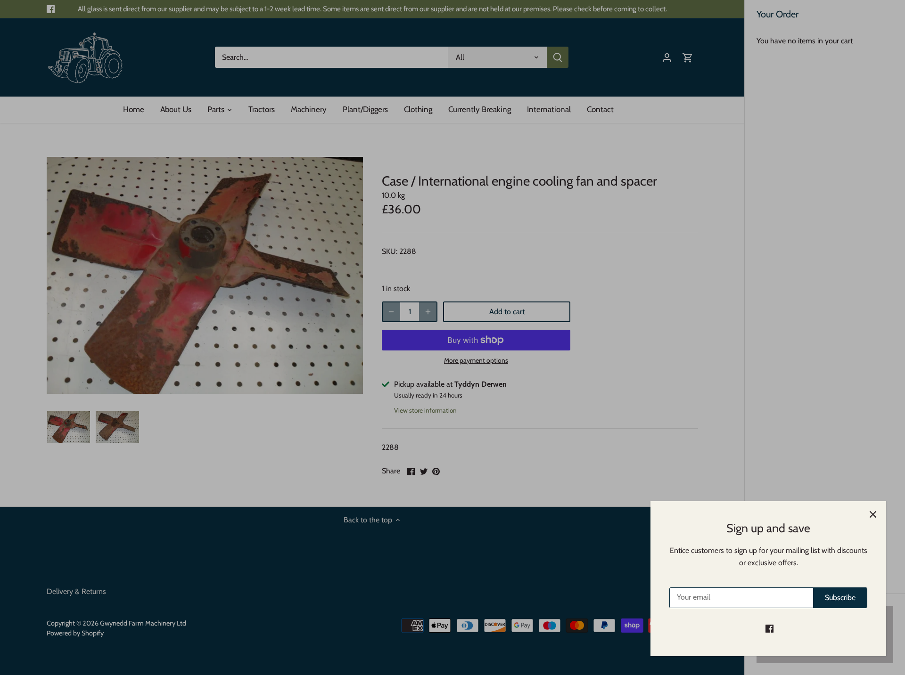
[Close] (873, 514)
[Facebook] (769, 628)
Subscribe (840, 597)
